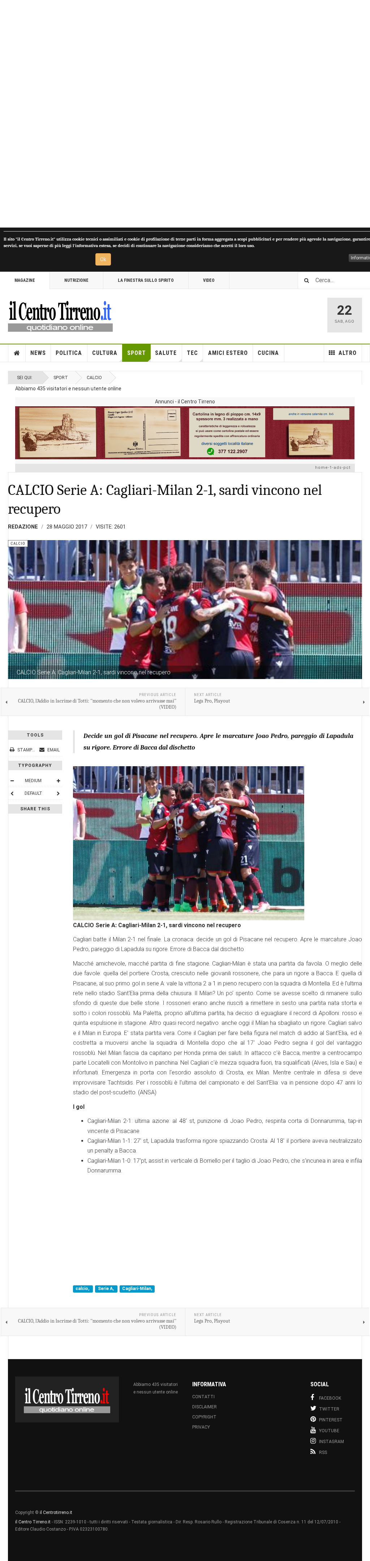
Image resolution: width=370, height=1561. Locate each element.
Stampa (26, 749)
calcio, (83, 1288)
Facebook (330, 1398)
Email (53, 749)
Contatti (203, 1396)
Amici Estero (228, 352)
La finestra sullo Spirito (146, 280)
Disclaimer (204, 1406)
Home (17, 353)
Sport (136, 352)
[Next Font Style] (58, 793)
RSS (323, 1452)
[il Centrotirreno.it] (60, 315)
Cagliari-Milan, (137, 1288)
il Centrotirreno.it (56, 1512)
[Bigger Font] (58, 781)
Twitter (329, 1409)
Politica (69, 352)
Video (209, 280)
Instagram (331, 1441)
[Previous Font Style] (12, 793)
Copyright (204, 1417)
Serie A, (106, 1288)
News (38, 352)
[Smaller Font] (12, 781)
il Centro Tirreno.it (33, 1521)
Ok (103, 259)
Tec (192, 352)
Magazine (24, 280)
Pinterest (331, 1419)
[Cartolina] (185, 432)
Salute (166, 352)
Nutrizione (76, 280)
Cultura (104, 352)
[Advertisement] (185, 114)
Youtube (329, 1430)
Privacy (201, 1427)
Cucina (268, 352)
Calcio (94, 377)
